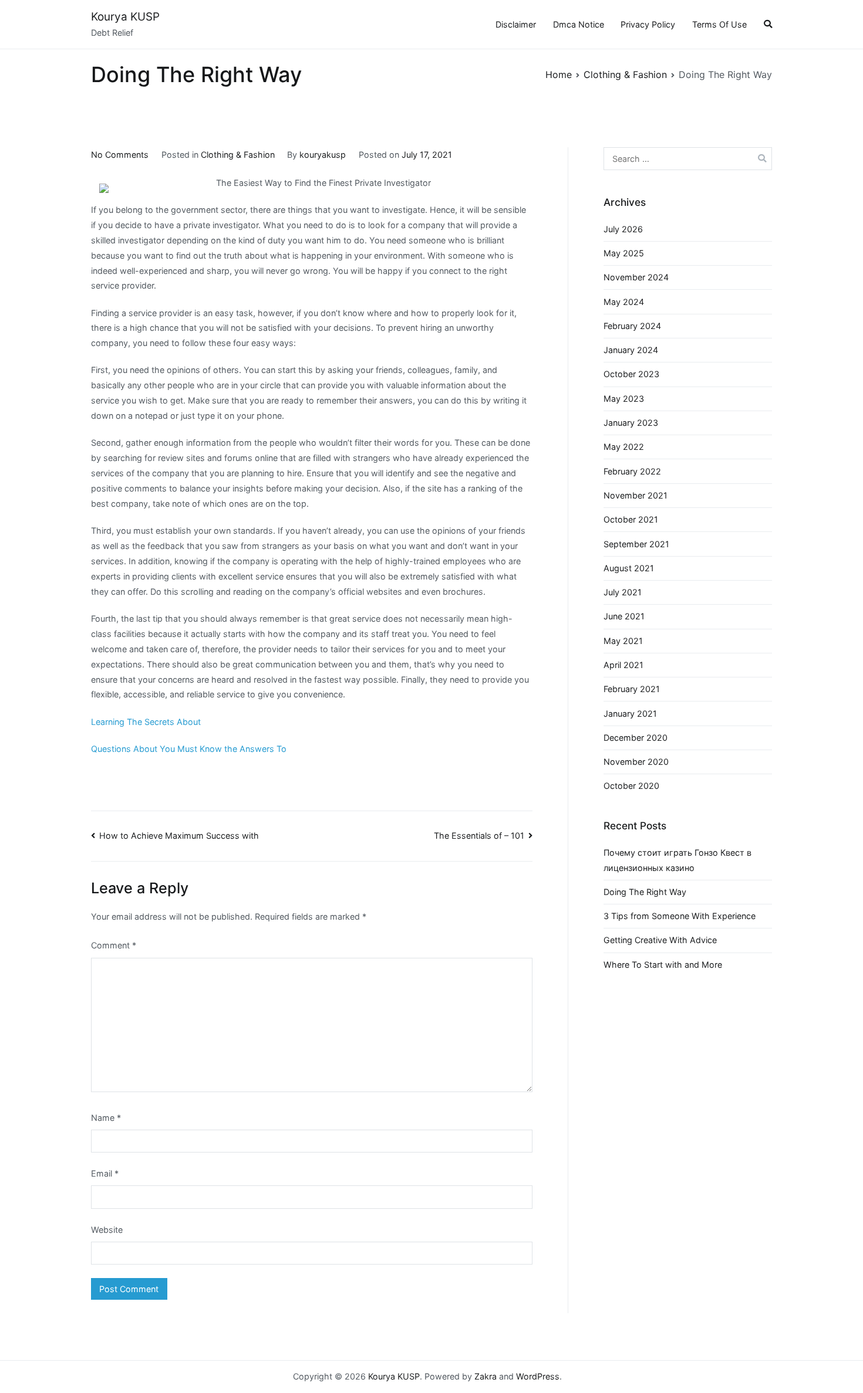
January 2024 (631, 350)
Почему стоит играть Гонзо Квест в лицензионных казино (677, 860)
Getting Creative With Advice (660, 940)
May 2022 (624, 447)
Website (107, 1230)
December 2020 (636, 738)
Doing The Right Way (645, 892)
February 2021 (632, 689)
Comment (113, 945)
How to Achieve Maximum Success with (179, 835)
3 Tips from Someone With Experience (680, 916)
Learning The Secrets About (146, 722)
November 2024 (636, 277)
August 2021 (629, 568)
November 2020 (636, 762)
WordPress (537, 1376)
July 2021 (623, 592)
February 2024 (632, 326)
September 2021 (636, 544)
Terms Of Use (719, 24)
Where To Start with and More (663, 965)
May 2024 (624, 302)
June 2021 (624, 616)
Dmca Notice (578, 24)
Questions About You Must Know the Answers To (188, 749)
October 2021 (631, 519)
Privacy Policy (648, 24)
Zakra (485, 1376)
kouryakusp (322, 155)
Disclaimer (515, 24)
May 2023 (624, 399)
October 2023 (631, 374)
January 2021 (630, 713)
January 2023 (631, 423)
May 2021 (623, 641)
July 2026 (623, 229)
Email (105, 1173)
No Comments (120, 155)
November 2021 (636, 495)
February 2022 (632, 471)
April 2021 (623, 665)
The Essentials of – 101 (479, 835)
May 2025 (624, 253)
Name (106, 1118)
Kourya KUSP (125, 16)
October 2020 (631, 786)
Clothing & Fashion (238, 155)
